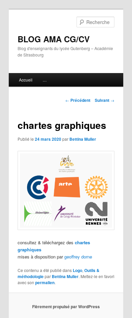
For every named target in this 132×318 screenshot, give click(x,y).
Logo (77, 270)
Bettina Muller (82, 139)
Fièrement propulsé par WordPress (66, 306)
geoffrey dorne (78, 256)
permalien (44, 282)
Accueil (25, 80)
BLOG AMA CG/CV (54, 39)
